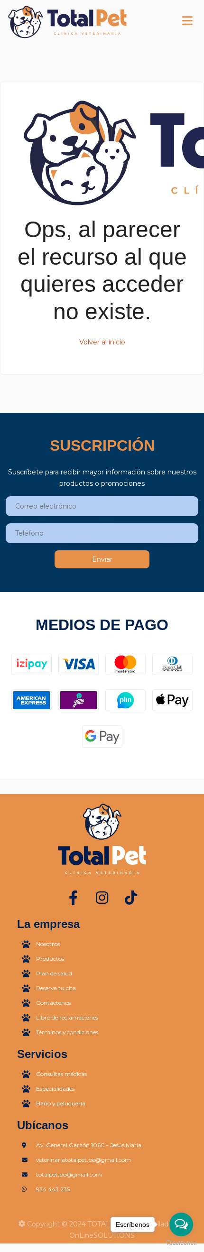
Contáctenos (53, 1002)
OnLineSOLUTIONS (102, 1235)
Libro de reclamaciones (67, 1017)
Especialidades (55, 1088)
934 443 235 (53, 1189)
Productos (50, 958)
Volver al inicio (102, 342)
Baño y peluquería (60, 1103)
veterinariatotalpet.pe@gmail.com (83, 1159)
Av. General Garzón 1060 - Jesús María (88, 1145)
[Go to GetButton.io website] (181, 1242)
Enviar (102, 559)
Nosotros (48, 943)
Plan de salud (54, 973)
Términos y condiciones (67, 1032)
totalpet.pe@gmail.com (69, 1174)
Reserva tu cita (56, 988)
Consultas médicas (61, 1073)
